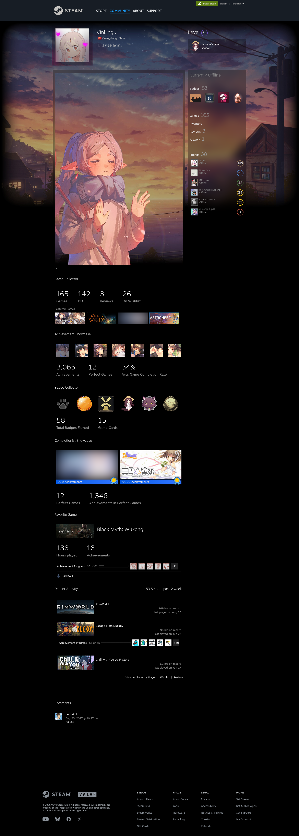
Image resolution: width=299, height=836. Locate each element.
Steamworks (144, 812)
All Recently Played (144, 677)
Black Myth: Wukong (120, 529)
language (236, 3)
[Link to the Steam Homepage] (68, 14)
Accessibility (208, 806)
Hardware (179, 812)
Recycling (179, 819)
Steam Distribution (148, 819)
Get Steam (242, 799)
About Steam (145, 799)
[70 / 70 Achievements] (150, 478)
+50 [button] (176, 642)
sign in (223, 3)
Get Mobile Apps (246, 806)
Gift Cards (143, 826)
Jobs (176, 806)
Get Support (243, 812)
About (138, 11)
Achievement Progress (71, 566)
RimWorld (102, 604)
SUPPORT (154, 11)
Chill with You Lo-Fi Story (112, 659)
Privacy (205, 799)
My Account (243, 819)
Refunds (206, 826)
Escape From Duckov (109, 625)
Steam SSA (143, 806)
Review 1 (67, 575)
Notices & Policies (212, 812)
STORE (101, 11)
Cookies (206, 819)
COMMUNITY (120, 11)
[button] (217, 32)
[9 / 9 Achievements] (87, 478)
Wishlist (165, 677)
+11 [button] (174, 566)
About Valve (180, 799)
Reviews (178, 677)
